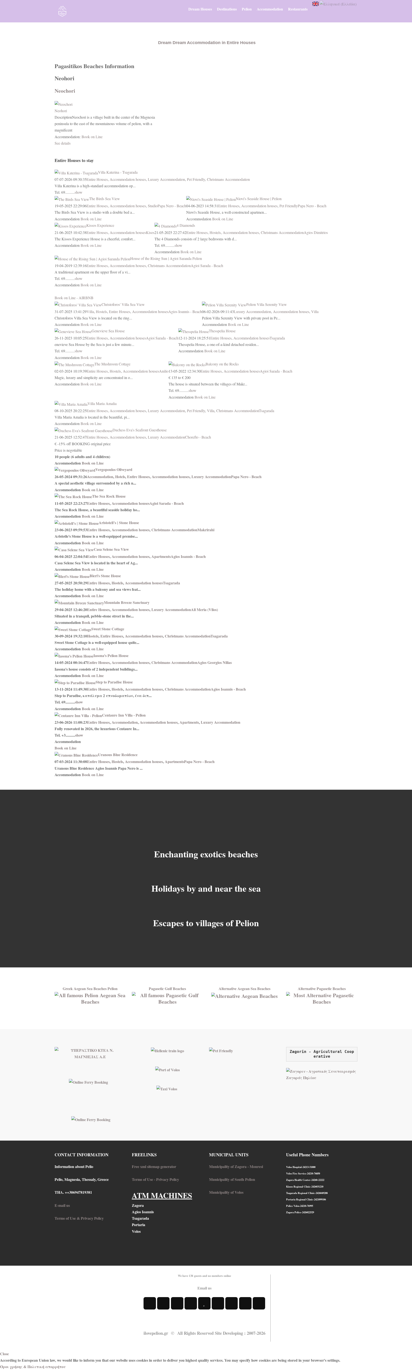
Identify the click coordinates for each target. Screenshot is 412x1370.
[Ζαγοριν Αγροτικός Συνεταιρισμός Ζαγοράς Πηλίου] (321, 1074)
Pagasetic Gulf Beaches (167, 988)
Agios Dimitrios (316, 232)
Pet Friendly (196, 179)
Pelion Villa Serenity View (266, 304)
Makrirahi (205, 529)
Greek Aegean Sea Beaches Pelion (90, 988)
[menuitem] (200, 9)
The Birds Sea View (104, 198)
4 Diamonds (186, 225)
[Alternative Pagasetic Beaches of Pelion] (321, 997)
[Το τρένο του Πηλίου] (167, 1050)
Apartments (161, 556)
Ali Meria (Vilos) (204, 609)
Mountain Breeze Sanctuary (126, 602)
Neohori (61, 110)
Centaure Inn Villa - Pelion (124, 715)
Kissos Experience (100, 225)
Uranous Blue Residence (118, 754)
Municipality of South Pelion (232, 1179)
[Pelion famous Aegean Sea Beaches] (90, 997)
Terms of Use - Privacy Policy (155, 1179)
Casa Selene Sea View (111, 549)
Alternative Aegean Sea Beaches (244, 988)
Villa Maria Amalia (102, 403)
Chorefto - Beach (198, 437)
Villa (90, 311)
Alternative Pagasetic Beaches (322, 988)
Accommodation (100, 476)
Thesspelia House (222, 330)
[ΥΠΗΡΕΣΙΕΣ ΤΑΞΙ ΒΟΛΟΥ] (166, 1088)
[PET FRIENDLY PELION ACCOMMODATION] (221, 1050)
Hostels (215, 232)
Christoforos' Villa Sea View (123, 304)
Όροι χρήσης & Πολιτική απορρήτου (33, 1366)
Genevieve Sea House (108, 330)
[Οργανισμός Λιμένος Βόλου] (167, 1069)
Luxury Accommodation (166, 179)
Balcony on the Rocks (222, 363)
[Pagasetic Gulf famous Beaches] (167, 997)
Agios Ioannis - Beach (185, 311)
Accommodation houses (128, 179)
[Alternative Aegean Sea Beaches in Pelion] (244, 995)
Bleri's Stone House (105, 575)
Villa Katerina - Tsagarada (118, 172)
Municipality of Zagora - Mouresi (236, 1166)
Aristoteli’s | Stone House (119, 522)
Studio (153, 205)
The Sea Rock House (109, 496)
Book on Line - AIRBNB (74, 297)
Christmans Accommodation (228, 179)
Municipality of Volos (226, 1192)
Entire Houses (97, 179)
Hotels (120, 476)
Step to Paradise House (114, 682)
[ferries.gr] (90, 1119)
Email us (204, 1288)
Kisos (150, 232)
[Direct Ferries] (88, 1081)
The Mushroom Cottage (112, 363)
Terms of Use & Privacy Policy (79, 1218)
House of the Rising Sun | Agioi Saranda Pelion (166, 258)
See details (63, 143)
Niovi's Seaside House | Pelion (259, 198)
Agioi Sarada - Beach (207, 265)
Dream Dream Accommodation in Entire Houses (207, 42)
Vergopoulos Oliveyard (113, 469)
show (78, 192)
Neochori (65, 91)
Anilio (164, 371)
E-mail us (62, 1205)
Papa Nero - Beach (172, 205)
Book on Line (92, 136)
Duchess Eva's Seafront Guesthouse (140, 429)
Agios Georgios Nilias (214, 662)
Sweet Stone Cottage (107, 629)
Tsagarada (277, 337)
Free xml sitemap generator (154, 1166)
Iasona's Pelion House (111, 655)
